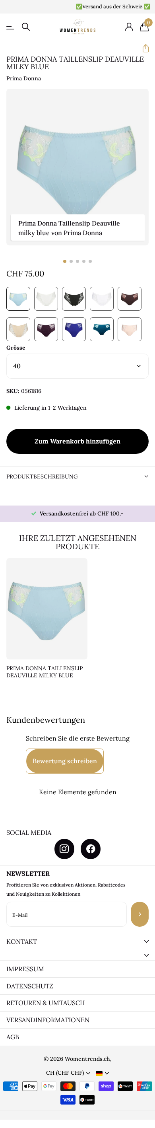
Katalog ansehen (10, 27)
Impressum (25, 969)
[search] (26, 27)
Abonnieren (140, 914)
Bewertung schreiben (65, 761)
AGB (12, 1037)
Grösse (15, 347)
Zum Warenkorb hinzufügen (77, 441)
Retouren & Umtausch (45, 1003)
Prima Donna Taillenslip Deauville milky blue (44, 672)
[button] (142, 48)
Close (77, 941)
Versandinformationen (47, 1020)
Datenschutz (29, 986)
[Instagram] (64, 849)
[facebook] (91, 849)
